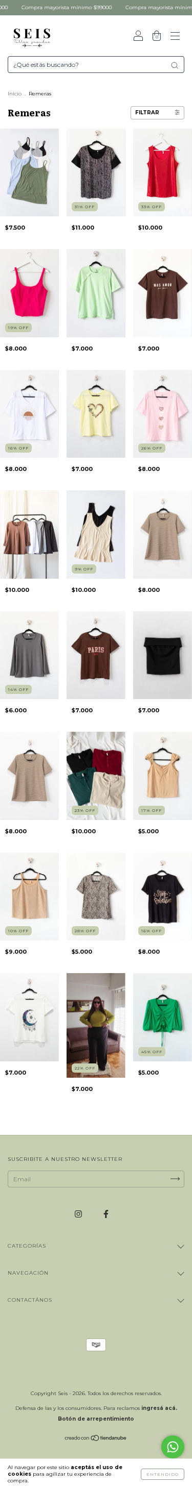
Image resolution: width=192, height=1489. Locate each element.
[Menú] (175, 37)
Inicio (15, 93)
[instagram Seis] (79, 1214)
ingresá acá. (159, 1408)
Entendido (162, 1474)
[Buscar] (174, 65)
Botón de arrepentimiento (96, 1419)
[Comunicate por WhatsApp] (172, 1446)
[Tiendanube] (96, 1439)
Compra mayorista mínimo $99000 (46, 7)
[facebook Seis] (106, 1214)
